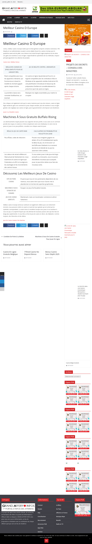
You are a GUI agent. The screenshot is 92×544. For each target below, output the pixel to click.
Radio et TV (59, 524)
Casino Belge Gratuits (72, 363)
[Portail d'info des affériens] (3, 20)
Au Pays (58, 509)
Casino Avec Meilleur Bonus (11, 62)
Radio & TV (18, 22)
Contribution (42, 516)
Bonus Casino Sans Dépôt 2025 (52, 253)
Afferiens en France (46, 17)
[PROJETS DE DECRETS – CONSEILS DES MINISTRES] (78, 55)
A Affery (58, 505)
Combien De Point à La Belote (14, 237)
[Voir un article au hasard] (88, 20)
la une (9, 17)
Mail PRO (40, 528)
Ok (46, 541)
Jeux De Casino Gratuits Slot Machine (14, 220)
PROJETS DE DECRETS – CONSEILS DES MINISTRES (76, 67)
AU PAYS (25, 17)
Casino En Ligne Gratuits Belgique (10, 253)
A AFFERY (17, 17)
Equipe (40, 509)
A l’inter (33, 17)
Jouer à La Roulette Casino (11, 112)
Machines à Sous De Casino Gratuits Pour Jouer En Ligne (47, 238)
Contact (40, 505)
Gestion (40, 532)
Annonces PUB (42, 524)
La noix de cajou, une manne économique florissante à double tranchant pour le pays (83, 291)
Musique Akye (60, 17)
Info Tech (71, 17)
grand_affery (79, 74)
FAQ (39, 513)
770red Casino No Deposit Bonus (31, 253)
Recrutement (42, 520)
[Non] (90, 539)
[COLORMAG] (18, 504)
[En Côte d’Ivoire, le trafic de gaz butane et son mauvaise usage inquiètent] (70, 156)
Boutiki (9, 22)
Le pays (68, 60)
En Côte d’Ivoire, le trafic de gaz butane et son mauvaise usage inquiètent (83, 154)
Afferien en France (61, 513)
